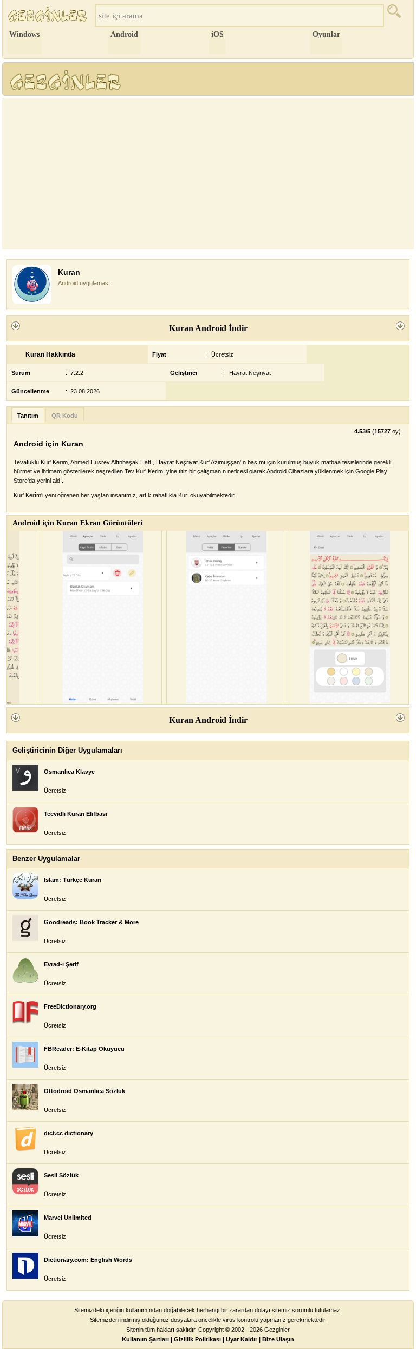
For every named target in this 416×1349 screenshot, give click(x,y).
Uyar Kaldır (241, 1339)
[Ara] (397, 15)
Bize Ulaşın (278, 1339)
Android (124, 34)
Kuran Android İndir (208, 328)
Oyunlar (326, 34)
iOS (217, 34)
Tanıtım (27, 415)
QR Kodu (64, 415)
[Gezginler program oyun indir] (48, 15)
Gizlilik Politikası (197, 1339)
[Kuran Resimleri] (102, 617)
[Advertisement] (208, 173)
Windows (24, 34)
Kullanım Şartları (145, 1339)
